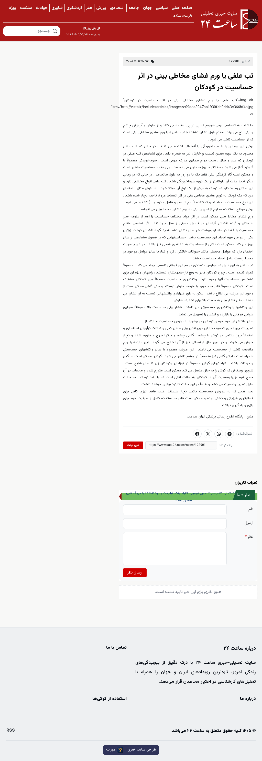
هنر (89, 8)
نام (250, 509)
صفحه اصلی (182, 8)
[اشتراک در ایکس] (208, 433)
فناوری (57, 8)
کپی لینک (133, 445)
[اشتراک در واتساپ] (218, 433)
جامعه (133, 8)
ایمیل (249, 523)
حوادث (42, 8)
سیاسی (162, 8)
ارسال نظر (135, 572)
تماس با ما (116, 647)
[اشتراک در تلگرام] (229, 433)
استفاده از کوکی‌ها (109, 698)
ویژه (12, 8)
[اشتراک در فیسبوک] (197, 433)
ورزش (101, 8)
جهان (147, 8)
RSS (10, 730)
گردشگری (74, 8)
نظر (249, 537)
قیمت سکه (182, 16)
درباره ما (248, 698)
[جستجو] (55, 31)
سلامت (26, 8)
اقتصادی (117, 8)
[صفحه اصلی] (229, 19)
